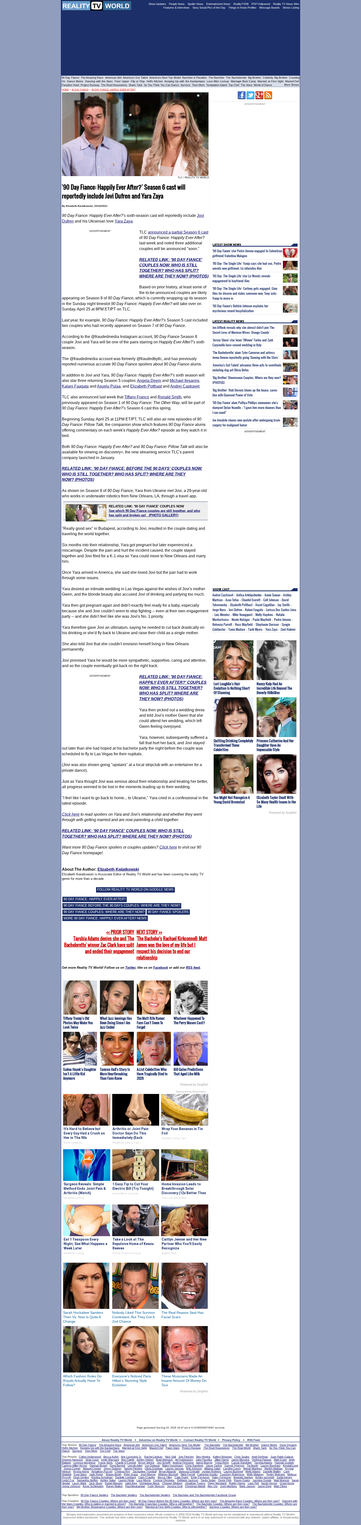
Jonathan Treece (195, 1483)
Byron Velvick (146, 1462)
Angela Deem (149, 380)
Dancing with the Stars (99, 81)
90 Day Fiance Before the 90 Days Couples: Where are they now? (177, 1500)
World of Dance (263, 85)
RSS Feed (253, 1440)
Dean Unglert (81, 1477)
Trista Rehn (222, 1462)
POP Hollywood (260, 3)
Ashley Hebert (145, 1459)
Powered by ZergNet (194, 1084)
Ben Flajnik (127, 1459)
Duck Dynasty (288, 1444)
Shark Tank (135, 85)
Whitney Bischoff (168, 1474)
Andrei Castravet (184, 386)
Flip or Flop (138, 81)
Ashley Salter (108, 1480)
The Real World (241, 1447)
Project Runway (90, 85)
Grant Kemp (287, 1483)
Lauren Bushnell (233, 1471)
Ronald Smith (169, 397)
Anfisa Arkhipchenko (249, 594)
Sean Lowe (92, 1459)
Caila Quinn (181, 1477)
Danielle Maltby (272, 1471)
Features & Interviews (176, 7)
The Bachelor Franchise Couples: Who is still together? (161, 1503)
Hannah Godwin (284, 1462)
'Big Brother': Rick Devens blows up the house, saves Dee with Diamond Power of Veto (244, 392)
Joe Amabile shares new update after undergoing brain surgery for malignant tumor (246, 422)
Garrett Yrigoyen (234, 1465)
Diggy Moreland (217, 1483)
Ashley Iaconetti (264, 1477)
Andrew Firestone (183, 1462)
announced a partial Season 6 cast (178, 232)
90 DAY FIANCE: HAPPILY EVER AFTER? (94, 899)
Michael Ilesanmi (184, 380)
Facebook (160, 967)
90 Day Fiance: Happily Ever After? (114, 89)
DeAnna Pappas (261, 1459)
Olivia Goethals (154, 1468)
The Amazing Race (92, 77)
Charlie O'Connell (125, 1462)
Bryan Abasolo (167, 1471)
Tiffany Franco (136, 397)
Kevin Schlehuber (93, 1486)
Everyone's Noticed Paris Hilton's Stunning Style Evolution (131, 1380)
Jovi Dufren (235, 609)
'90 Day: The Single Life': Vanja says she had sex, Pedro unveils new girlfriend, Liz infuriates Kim (246, 266)
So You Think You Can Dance (161, 85)
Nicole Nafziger (241, 619)
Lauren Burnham (270, 1465)
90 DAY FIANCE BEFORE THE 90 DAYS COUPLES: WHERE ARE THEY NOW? (122, 905)
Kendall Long (290, 1465)
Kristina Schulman (102, 1477)
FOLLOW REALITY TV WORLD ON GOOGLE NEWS (135, 889)
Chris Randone (194, 1465)
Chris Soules (242, 1456)
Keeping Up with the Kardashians (185, 81)
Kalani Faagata (75, 386)
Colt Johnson (271, 599)
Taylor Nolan (208, 1480)
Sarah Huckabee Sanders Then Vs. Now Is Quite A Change (83, 1317)
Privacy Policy (231, 1440)
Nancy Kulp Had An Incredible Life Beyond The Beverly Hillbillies (274, 688)
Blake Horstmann (172, 1465)
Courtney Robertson (232, 1474)
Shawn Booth (113, 1474)
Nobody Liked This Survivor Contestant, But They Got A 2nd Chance (133, 1317)
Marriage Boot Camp (243, 81)
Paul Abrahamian (135, 1486)
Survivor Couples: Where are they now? (233, 1506)
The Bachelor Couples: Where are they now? (223, 1503)
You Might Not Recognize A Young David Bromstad (232, 799)
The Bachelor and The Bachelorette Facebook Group (204, 1495)
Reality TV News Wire (286, 3)
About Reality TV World (117, 1440)
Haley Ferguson (221, 1477)
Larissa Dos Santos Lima (281, 609)
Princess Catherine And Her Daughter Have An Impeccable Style (275, 745)
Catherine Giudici (207, 1474)
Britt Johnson (194, 1468)
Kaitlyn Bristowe (222, 1456)
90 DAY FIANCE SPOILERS (168, 912)
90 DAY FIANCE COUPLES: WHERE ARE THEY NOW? (104, 912)
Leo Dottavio (152, 1465)
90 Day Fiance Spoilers (94, 1495)
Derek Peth (225, 1480)
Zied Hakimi (287, 629)
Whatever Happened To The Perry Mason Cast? (189, 1020)
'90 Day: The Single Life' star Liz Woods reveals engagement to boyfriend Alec (241, 278)
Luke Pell (253, 1483)
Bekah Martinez (252, 1468)
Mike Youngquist (242, 614)
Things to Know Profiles (242, 7)
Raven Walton (114, 1486)
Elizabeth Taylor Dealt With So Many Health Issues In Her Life (276, 802)
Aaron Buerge (204, 1462)
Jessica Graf (174, 1486)
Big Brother (254, 77)
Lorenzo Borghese (84, 1462)
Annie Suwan (272, 594)
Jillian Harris (221, 1459)
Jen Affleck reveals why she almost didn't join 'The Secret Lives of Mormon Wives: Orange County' (243, 330)
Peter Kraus (131, 1474)
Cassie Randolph (241, 1462)
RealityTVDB (241, 3)
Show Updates (157, 3)
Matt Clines (280, 1486)
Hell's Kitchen (155, 81)
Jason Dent (264, 1486)
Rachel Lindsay (153, 1456)
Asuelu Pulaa (109, 386)
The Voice (247, 85)
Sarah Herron (269, 1483)
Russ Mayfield (244, 624)
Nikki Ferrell (187, 1474)
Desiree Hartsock (72, 1459)
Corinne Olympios (164, 1480)
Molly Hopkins (264, 614)
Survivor (185, 85)
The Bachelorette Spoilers (154, 1495)
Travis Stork (105, 1462)
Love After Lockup (218, 81)
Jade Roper (96, 1474)
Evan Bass (80, 1474)
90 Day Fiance (70, 77)
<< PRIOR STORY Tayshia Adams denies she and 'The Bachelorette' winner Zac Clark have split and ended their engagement (99, 941)
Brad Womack (164, 1459)
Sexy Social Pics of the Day (209, 7)
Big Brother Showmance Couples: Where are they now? (110, 1506)
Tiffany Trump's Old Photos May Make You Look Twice (78, 1023)
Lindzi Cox (68, 1480)
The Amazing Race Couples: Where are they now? (250, 1500)
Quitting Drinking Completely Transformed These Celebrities (233, 745)
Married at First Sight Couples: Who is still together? (176, 1506)
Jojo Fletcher (186, 1456)
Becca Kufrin (111, 1456)
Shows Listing (291, 7)
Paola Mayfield (262, 619)
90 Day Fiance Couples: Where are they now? (108, 1500)
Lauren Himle (126, 1480)
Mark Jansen (247, 1486)
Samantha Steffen (87, 1480)
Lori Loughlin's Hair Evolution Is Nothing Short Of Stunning (232, 688)
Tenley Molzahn (275, 1474)
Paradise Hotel (70, 85)
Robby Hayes (237, 1483)
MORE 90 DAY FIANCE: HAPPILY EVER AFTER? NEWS (105, 918)
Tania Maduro (236, 629)
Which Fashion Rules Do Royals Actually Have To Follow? (82, 1380)
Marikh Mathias (273, 1468)
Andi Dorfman (260, 1456)
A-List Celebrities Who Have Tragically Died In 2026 (152, 1074)
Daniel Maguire (114, 1483)
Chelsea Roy (122, 1471)
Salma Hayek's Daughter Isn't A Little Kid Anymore (79, 1074)
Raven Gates (242, 1480)
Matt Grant (280, 1459)
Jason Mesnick (240, 1459)
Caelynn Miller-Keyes (74, 1465)
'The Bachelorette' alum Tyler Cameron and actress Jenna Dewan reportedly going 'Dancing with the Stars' (245, 355)
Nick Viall (170, 1456)
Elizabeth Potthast (146, 386)
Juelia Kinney (284, 1477)
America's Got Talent (135, 77)
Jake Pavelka (204, 1459)
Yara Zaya (124, 221)
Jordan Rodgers (211, 1471)
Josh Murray (148, 1474)
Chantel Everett (251, 599)
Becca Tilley (165, 1477)
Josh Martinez (228, 1486)
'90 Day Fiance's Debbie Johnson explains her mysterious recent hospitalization (240, 308)
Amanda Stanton (243, 1477)
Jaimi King (131, 1483)
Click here (71, 814)
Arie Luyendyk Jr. (131, 1456)
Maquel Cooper (92, 1468)
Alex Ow (213, 1486)
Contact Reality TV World (200, 1440)
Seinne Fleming (133, 1468)
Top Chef (233, 85)
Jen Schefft (163, 1462)
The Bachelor (216, 77)
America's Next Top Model (165, 77)
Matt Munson (281, 1480)
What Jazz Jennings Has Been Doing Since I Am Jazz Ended (116, 1023)
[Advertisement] (180, 1408)
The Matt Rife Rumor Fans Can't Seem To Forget (151, 1023)
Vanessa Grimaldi (189, 1471)
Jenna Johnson (71, 1486)
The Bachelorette (236, 77)
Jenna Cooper (72, 1468)
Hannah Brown (98, 1465)
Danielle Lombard (125, 1477)
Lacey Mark (79, 1483)
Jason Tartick (214, 1465)
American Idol (113, 77)
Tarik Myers (255, 629)
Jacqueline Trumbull (144, 1471)
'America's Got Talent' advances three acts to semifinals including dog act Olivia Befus (246, 367)
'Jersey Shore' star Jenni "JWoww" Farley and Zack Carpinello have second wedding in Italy (242, 342)
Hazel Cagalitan (265, 604)
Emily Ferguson (200, 1477)
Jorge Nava (219, 609)
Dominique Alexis (149, 1483)
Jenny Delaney (113, 1468)
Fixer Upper (122, 81)
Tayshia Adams (263, 1462)
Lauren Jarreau (174, 1468)
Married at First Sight (270, 81)
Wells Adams (253, 1471)
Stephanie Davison (267, 624)
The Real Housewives (114, 85)
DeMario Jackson (187, 1480)
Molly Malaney (255, 1474)
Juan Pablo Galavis (281, 1456)
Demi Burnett (117, 1465)
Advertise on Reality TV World (158, 1440)
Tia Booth (252, 1465)
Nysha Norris (81, 1471)
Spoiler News (195, 3)
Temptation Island (216, 85)
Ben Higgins (203, 1456)
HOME (65, 89)
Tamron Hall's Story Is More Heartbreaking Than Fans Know (115, 1074)
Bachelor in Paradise (194, 77)
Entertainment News (218, 3)
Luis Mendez (222, 614)
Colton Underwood (90, 1456)
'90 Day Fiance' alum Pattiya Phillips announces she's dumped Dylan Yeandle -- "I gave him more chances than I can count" (246, 407)
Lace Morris (144, 1480)
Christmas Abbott (195, 1486)
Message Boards (269, 7)
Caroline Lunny (232, 1468)
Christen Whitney (172, 1483)
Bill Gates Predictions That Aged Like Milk (188, 1071)
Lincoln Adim (135, 1465)
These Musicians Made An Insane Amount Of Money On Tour (184, 1380)
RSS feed (193, 967)
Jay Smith (284, 604)
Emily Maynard (110, 1459)
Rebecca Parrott (222, 624)
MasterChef (292, 81)
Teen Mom (198, 85)
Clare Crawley (146, 1477)
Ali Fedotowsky (184, 1459)
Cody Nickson (156, 1486)
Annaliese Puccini (101, 1471)
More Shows (291, 84)
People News (177, 3)
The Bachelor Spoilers (124, 1495)
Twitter (130, 967)
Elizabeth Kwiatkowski (118, 869)
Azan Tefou (232, 599)
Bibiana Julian (212, 1468)
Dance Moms (75, 81)
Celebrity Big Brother (275, 77)
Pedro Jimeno (282, 619)
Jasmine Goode (261, 1480)
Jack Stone (95, 1483)
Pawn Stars (173, 1447)
